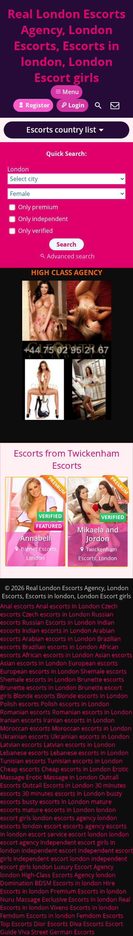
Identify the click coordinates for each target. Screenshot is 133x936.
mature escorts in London (58, 810)
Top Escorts (16, 924)
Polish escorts (20, 704)
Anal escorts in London (68, 606)
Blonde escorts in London (92, 696)
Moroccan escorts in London (92, 728)
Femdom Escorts (99, 916)
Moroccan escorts (25, 728)
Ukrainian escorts (24, 736)
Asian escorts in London (33, 663)
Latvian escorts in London (79, 745)
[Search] (98, 105)
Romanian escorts (25, 712)
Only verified (35, 231)
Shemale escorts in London (38, 679)
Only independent (42, 219)
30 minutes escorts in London (63, 793)
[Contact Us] (115, 105)
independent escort (48, 850)
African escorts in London (57, 655)
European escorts (93, 663)
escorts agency (84, 826)
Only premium (37, 207)
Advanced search (70, 256)
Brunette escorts (100, 679)
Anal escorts (17, 606)
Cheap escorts (20, 769)
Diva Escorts (86, 924)
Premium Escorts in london (88, 891)
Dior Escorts (51, 924)
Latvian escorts (21, 745)
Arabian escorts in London (59, 639)
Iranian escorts (21, 720)
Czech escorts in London (56, 614)
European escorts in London (39, 671)
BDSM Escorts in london (68, 883)
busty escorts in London (55, 802)
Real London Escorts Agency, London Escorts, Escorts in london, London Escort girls (66, 45)
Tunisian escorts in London (85, 761)
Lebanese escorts (24, 753)
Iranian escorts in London (79, 720)
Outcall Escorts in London (57, 785)
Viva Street (33, 932)
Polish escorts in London (75, 704)
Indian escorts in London (56, 630)
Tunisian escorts (23, 761)
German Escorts (72, 932)
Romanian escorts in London (92, 712)
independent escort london (51, 859)
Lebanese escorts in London (89, 753)
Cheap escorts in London (76, 769)
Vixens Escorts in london (84, 907)
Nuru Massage (20, 899)
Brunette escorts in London (38, 687)
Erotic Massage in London (62, 777)
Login (76, 105)
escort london (88, 834)
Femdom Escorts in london (37, 916)
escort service (47, 834)
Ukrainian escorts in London (90, 736)
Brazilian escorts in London (60, 647)
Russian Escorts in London (59, 622)
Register (37, 105)
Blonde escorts (34, 696)
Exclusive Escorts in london (79, 899)
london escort (41, 826)
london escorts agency (64, 818)
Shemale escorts (104, 671)
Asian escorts (113, 655)
